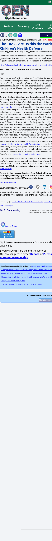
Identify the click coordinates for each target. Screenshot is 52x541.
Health (40, 202)
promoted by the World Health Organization (21, 144)
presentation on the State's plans (27, 154)
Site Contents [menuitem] (37, 26)
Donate (34, 254)
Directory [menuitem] (23, 26)
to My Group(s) (6, 205)
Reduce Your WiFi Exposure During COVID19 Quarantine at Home (24, 273)
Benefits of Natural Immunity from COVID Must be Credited (22, 284)
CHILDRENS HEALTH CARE (21, 202)
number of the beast (9, 107)
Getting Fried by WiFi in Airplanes (13, 281)
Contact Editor (11, 226)
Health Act (47, 202)
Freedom (34, 202)
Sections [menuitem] (8, 26)
